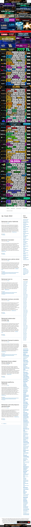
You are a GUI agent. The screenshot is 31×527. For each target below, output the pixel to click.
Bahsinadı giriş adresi (14, 292)
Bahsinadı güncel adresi (26, 413)
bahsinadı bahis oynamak (25, 357)
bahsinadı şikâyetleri (25, 502)
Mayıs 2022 (25, 329)
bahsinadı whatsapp (24, 479)
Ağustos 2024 (25, 294)
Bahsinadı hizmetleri (8, 240)
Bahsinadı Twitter (25, 208)
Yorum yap (3, 313)
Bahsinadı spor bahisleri (25, 460)
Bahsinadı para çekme (26, 451)
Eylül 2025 (24, 284)
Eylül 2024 (24, 293)
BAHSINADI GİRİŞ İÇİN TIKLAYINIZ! (15, 31)
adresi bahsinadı (25, 348)
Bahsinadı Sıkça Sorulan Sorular (26, 463)
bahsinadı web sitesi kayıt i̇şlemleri (25, 477)
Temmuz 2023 (25, 311)
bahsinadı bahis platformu (25, 358)
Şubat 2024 (25, 302)
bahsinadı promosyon (25, 452)
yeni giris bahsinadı (26, 514)
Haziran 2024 (25, 297)
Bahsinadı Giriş (13, 208)
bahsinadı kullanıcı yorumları (25, 431)
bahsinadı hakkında (25, 423)
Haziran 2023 (25, 312)
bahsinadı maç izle (25, 433)
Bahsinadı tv (26, 466)
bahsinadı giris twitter (26, 397)
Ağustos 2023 (25, 310)
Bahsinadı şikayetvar (25, 501)
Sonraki (4, 423)
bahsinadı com (25, 388)
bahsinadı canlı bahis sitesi (25, 370)
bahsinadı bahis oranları (26, 356)
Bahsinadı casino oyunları (25, 383)
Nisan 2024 (25, 299)
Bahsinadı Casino (26, 380)
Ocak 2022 (25, 334)
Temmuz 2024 (25, 295)
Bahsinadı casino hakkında (10, 221)
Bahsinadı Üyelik (25, 492)
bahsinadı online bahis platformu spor (25, 444)
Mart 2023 (24, 316)
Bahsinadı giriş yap (25, 406)
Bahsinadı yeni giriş (25, 484)
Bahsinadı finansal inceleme (10, 340)
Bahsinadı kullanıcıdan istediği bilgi (8, 319)
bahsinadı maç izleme (25, 435)
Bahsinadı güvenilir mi (25, 420)
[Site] (15, 53)
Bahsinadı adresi (25, 353)
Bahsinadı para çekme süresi (10, 259)
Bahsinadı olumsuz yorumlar (10, 299)
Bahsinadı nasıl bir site (26, 441)
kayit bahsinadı (25, 510)
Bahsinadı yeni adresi (25, 482)
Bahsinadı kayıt (25, 427)
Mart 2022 (24, 332)
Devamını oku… (4, 251)
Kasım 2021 (25, 337)
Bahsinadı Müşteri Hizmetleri (25, 439)
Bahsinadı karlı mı (7, 279)
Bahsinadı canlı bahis (26, 368)
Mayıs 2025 (25, 286)
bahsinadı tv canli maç (25, 469)
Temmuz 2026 (25, 281)
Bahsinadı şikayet (25, 498)
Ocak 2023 (25, 319)
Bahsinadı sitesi (25, 458)
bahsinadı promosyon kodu (25, 453)
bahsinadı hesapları (25, 424)
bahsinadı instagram (25, 425)
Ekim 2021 (24, 338)
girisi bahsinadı (25, 507)
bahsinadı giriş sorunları (26, 404)
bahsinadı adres (25, 351)
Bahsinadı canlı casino (5, 272)
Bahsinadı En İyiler (26, 259)
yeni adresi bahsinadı (26, 513)
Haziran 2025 (25, 285)
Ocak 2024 (25, 303)
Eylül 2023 (24, 308)
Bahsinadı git (24, 408)
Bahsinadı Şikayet (18, 208)
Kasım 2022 (25, 321)
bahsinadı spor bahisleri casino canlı (26, 461)
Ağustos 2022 (25, 325)
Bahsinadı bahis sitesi (25, 361)
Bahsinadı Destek (25, 389)
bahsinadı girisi (26, 395)
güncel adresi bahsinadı (26, 508)
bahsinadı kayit (25, 426)
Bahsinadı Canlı (25, 366)
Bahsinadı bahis (26, 355)
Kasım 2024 (25, 290)
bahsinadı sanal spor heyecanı (26, 457)
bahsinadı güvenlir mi (26, 422)
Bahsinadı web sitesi (25, 475)
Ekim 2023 (24, 307)
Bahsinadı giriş (25, 399)
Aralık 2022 (25, 320)
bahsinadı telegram (25, 465)
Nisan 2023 (25, 315)
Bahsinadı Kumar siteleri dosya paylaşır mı (9, 362)
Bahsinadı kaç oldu (26, 429)
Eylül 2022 (24, 324)
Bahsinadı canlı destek (11, 272)
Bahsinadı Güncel (26, 409)
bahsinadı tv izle (25, 470)
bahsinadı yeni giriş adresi (26, 486)
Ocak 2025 (25, 289)
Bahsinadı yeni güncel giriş (12, 273)
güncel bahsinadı (26, 509)
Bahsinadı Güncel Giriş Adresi (26, 418)
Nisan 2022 (25, 330)
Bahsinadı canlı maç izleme (26, 378)
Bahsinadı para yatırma (25, 448)
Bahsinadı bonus (25, 364)
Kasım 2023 (25, 306)
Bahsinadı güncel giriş (6, 273)
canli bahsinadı (25, 503)
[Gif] (15, 86)
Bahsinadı (8, 208)
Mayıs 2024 (25, 298)
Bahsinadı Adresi (25, 219)
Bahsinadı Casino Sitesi (25, 386)
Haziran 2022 (25, 328)
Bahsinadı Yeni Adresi (10, 210)
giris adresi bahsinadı (25, 505)
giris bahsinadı (25, 506)
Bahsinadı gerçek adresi (8, 292)
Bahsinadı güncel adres (25, 411)
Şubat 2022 (25, 333)
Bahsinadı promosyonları (26, 456)
